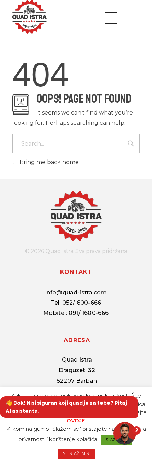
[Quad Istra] (29, 17)
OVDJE (75, 420)
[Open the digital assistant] (124, 433)
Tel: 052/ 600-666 (76, 302)
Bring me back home (48, 162)
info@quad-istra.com (76, 292)
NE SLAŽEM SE (77, 453)
